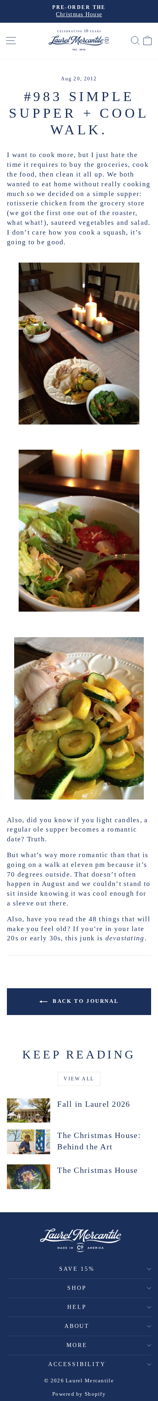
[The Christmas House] (28, 1176)
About (77, 1326)
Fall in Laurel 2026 (93, 1103)
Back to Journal (85, 1001)
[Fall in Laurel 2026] (28, 1110)
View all (79, 1079)
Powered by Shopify (79, 1394)
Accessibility (76, 1364)
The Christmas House (97, 1170)
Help (76, 1307)
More (76, 1345)
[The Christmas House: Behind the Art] (28, 1141)
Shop (76, 1288)
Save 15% (76, 1269)
